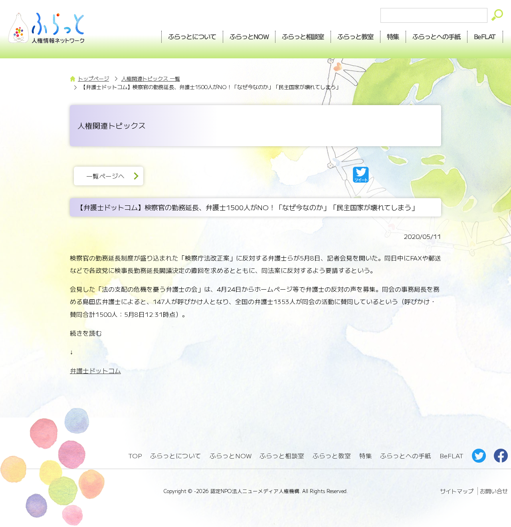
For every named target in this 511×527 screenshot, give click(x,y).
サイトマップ (456, 491)
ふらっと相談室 (281, 455)
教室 (356, 36)
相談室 (303, 36)
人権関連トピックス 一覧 (150, 78)
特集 (393, 36)
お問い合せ (494, 491)
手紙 (437, 36)
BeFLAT (485, 36)
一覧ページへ (105, 176)
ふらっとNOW (231, 455)
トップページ (93, 78)
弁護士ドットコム (95, 370)
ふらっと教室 (332, 455)
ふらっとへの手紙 (405, 455)
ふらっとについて (192, 36)
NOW (249, 36)
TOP (135, 455)
